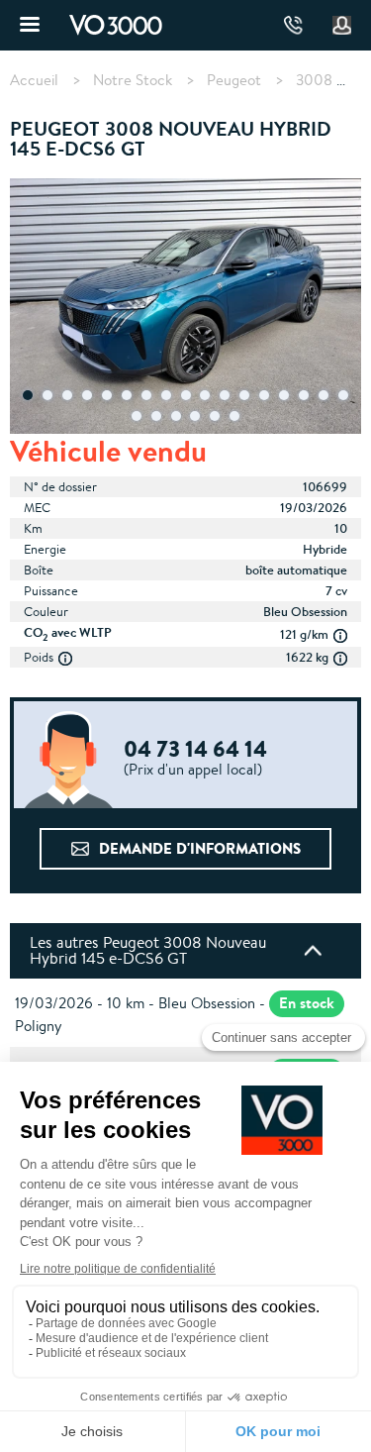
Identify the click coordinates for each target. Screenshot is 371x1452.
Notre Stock (132, 80)
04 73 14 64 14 (293, 25)
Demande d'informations (200, 848)
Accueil (34, 80)
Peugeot (234, 80)
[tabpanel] (185, 308)
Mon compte (342, 26)
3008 (314, 80)
